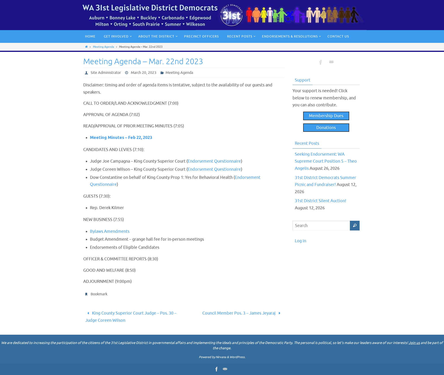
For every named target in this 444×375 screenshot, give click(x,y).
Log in (300, 240)
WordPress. (237, 357)
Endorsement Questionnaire (214, 161)
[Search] (355, 225)
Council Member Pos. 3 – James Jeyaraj (239, 313)
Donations (326, 127)
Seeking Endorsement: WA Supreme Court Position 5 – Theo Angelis (326, 161)
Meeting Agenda (103, 47)
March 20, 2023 (143, 72)
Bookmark (99, 294)
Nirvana (221, 357)
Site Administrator (106, 72)
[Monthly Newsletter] (331, 63)
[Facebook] (321, 63)
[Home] (86, 47)
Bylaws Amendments (110, 231)
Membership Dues (326, 115)
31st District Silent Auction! (320, 200)
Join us (414, 343)
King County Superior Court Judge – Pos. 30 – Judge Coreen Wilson (130, 317)
